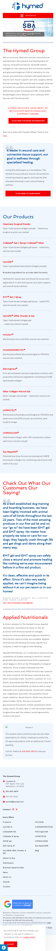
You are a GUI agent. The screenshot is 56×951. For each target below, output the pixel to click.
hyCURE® (8, 262)
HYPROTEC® (9, 410)
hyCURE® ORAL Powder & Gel (18, 316)
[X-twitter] (16, 809)
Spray (23, 243)
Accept (10, 944)
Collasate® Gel (10, 243)
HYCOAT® (8, 335)
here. (5, 135)
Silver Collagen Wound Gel (16, 391)
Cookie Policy (29, 937)
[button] (5, 27)
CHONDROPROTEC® (14, 350)
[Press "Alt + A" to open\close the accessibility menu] (4, 947)
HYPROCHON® (11, 433)
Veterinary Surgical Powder (16, 224)
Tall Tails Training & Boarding (18, 603)
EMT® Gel (8, 297)
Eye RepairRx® (10, 452)
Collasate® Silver (35, 243)
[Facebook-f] (13, 809)
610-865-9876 (29, 751)
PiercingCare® (10, 369)
